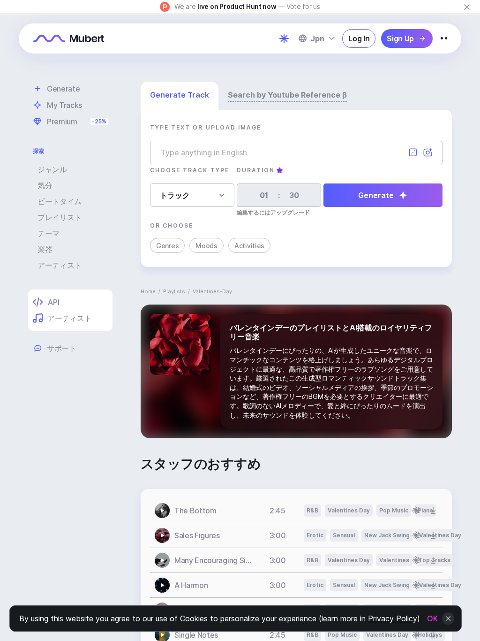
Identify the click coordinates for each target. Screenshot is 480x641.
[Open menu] (443, 38)
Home (148, 291)
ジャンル (52, 169)
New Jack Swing (387, 535)
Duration (256, 170)
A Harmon (191, 585)
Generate (376, 195)
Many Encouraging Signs (212, 560)
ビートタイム (60, 201)
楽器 (45, 249)
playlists (174, 291)
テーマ (49, 233)
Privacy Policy (392, 618)
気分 (45, 185)
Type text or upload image (205, 127)
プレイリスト (60, 217)
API (53, 302)
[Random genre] (413, 152)
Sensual (344, 535)
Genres (167, 246)
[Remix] (416, 510)
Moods (206, 246)
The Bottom (195, 510)
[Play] (162, 510)
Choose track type (189, 170)
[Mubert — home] (69, 38)
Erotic (315, 535)
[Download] (433, 510)
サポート (61, 348)
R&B (312, 510)
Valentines (394, 560)
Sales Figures (197, 535)
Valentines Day (349, 510)
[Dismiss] (466, 7)
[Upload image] (428, 152)
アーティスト (60, 265)
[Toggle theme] (284, 38)
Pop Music (393, 510)
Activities (249, 246)
